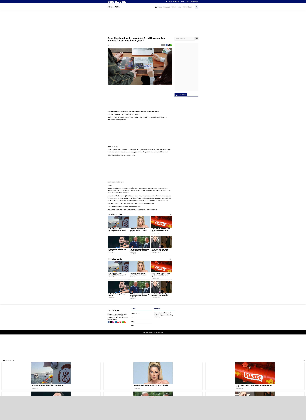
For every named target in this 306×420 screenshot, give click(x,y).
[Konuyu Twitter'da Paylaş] (169, 45)
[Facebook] (108, 2)
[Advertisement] (153, 25)
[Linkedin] (116, 2)
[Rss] (125, 2)
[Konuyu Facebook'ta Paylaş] (167, 45)
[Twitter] (111, 2)
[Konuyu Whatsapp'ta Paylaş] (171, 45)
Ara (197, 38)
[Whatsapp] (123, 2)
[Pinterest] (120, 2)
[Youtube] (118, 2)
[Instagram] (113, 2)
